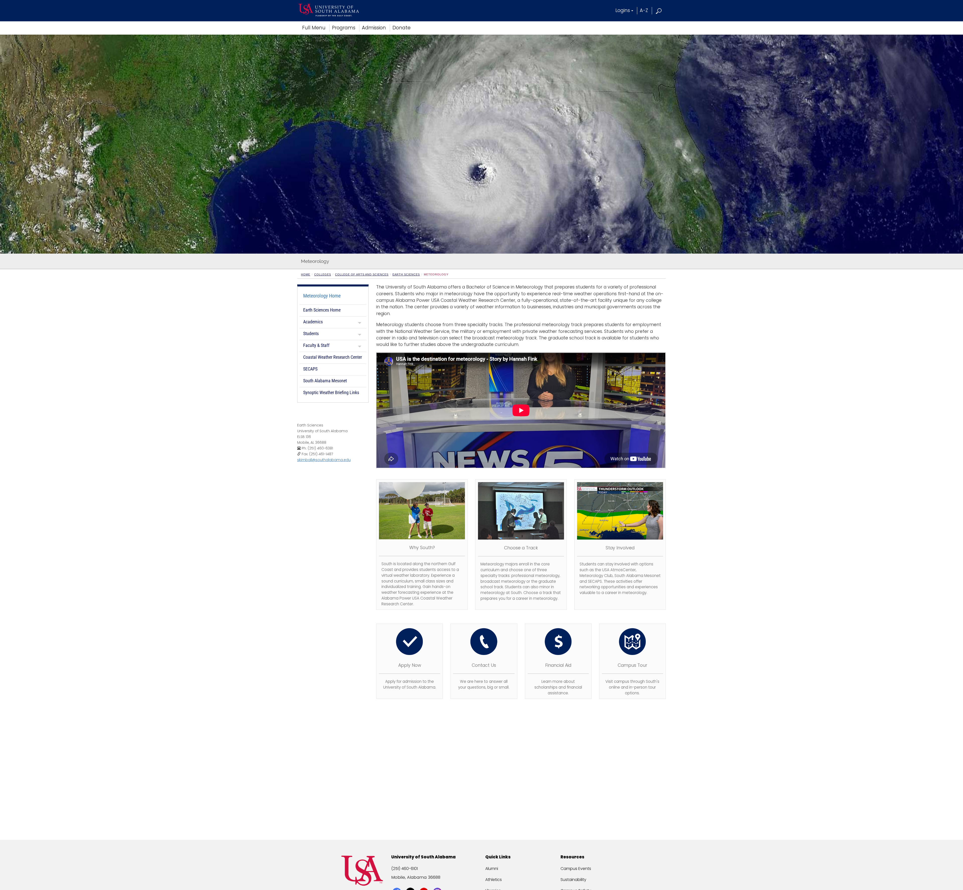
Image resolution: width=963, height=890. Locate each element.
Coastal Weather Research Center (332, 357)
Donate (401, 27)
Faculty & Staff (316, 345)
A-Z (644, 10)
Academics (313, 321)
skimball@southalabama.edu (324, 459)
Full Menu (314, 27)
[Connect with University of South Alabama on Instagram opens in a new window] (438, 882)
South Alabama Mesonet (325, 380)
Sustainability (573, 879)
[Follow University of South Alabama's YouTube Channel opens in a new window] (424, 882)
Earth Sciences (406, 274)
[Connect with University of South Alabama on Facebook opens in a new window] (397, 882)
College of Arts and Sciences (361, 274)
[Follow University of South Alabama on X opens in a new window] (411, 882)
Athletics (493, 879)
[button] (659, 10)
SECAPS (310, 369)
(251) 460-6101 (404, 868)
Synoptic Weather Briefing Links (331, 392)
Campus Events (575, 868)
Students (311, 333)
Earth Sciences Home (322, 310)
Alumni (491, 868)
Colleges (322, 274)
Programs (343, 27)
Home (305, 274)
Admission (374, 27)
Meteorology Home (322, 296)
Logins (622, 10)
